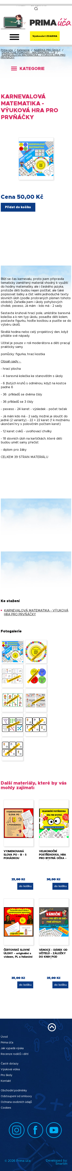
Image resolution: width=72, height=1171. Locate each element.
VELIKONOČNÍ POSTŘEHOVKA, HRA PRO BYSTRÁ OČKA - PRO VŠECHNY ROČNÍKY (52, 858)
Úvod (4, 1037)
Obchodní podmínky (14, 1090)
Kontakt (6, 1081)
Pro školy (6, 1075)
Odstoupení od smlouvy (16, 1096)
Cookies (6, 1108)
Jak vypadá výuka (12, 1048)
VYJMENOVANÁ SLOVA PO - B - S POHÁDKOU (15, 854)
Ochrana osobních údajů (16, 1102)
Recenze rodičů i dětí (14, 1054)
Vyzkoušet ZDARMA (44, 36)
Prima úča (7, 50)
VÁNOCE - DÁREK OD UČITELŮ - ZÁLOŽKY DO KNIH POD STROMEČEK (53, 955)
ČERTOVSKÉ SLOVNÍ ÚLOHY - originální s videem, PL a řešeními (18, 953)
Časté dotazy (9, 1063)
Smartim (61, 1163)
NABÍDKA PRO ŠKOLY (47, 50)
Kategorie (23, 50)
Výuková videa (10, 1069)
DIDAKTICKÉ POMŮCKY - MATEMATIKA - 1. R (28, 52)
